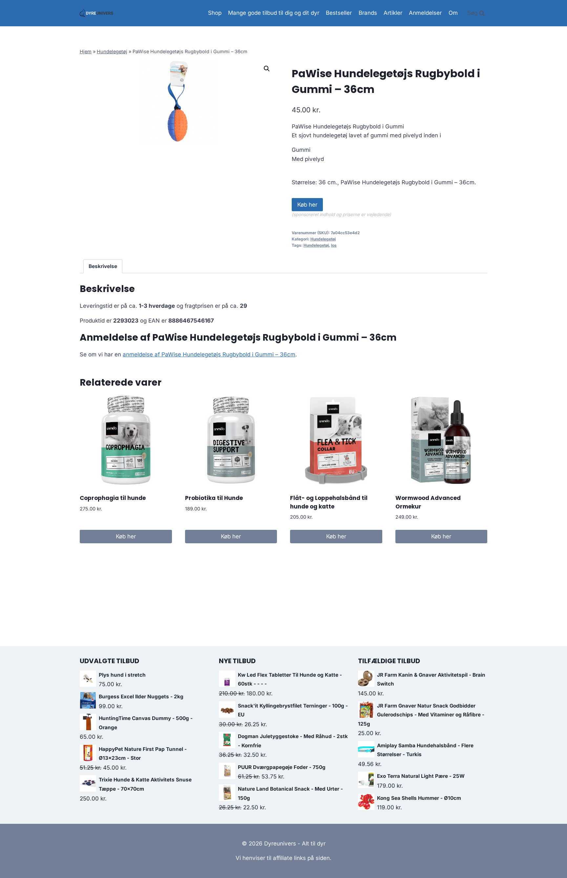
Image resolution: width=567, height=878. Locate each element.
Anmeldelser (425, 13)
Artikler (393, 13)
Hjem (86, 51)
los (334, 245)
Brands (368, 13)
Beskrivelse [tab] (103, 266)
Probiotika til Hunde (214, 498)
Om (453, 13)
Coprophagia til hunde (113, 498)
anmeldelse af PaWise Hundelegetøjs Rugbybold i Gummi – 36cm (209, 354)
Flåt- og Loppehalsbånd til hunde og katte (329, 502)
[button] (267, 69)
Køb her (307, 204)
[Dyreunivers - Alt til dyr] (96, 13)
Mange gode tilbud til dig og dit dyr (273, 13)
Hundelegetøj (112, 51)
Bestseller (339, 13)
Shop (214, 13)
